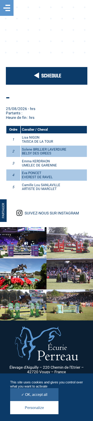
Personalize (34, 408)
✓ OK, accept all (34, 395)
